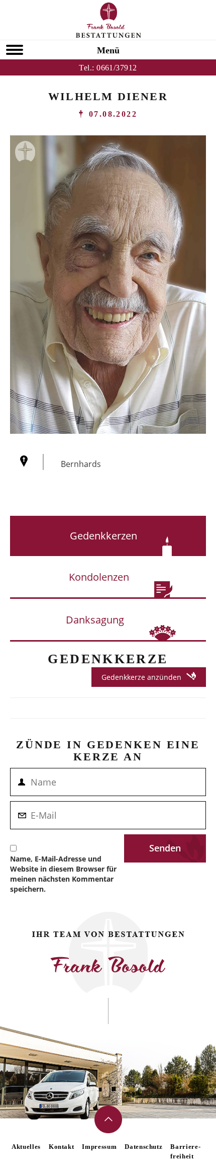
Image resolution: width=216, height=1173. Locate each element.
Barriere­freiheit (185, 1151)
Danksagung (95, 620)
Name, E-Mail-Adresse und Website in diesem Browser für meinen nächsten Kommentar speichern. (63, 874)
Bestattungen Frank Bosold (108, 20)
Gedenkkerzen (103, 535)
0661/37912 (116, 67)
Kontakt (61, 1146)
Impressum (99, 1146)
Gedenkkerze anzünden (141, 677)
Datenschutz (143, 1146)
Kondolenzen (99, 577)
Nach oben (108, 1119)
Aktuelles (26, 1146)
